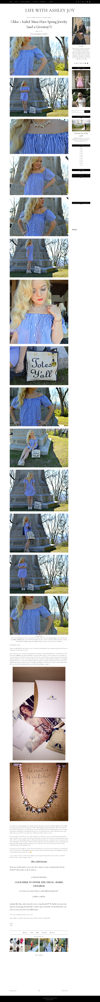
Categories (43, 1)
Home (11, 1)
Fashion (29, 17)
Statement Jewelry (47, 17)
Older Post (65, 990)
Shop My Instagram (25, 1)
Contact (51, 1)
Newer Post (13, 990)
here (50, 638)
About (16, 1)
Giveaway (33, 17)
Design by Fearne (49, 999)
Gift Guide (35, 1)
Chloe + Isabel (16, 639)
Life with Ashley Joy (50, 10)
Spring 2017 (39, 17)
